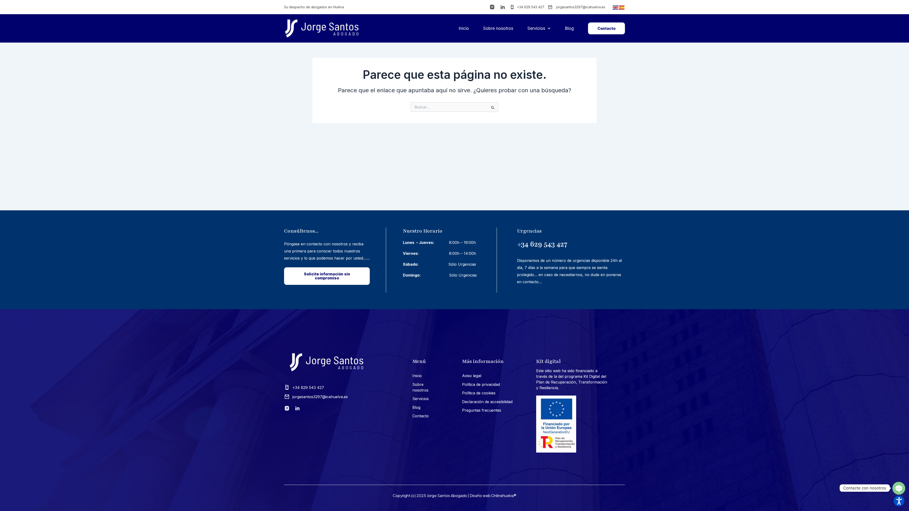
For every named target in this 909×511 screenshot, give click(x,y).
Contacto (420, 416)
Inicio (464, 28)
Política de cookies (478, 393)
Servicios (536, 28)
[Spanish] (622, 7)
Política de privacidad (481, 384)
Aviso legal (471, 375)
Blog (569, 28)
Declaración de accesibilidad (487, 401)
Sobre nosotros (498, 28)
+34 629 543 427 (542, 244)
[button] (899, 501)
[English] (616, 7)
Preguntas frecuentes (481, 410)
